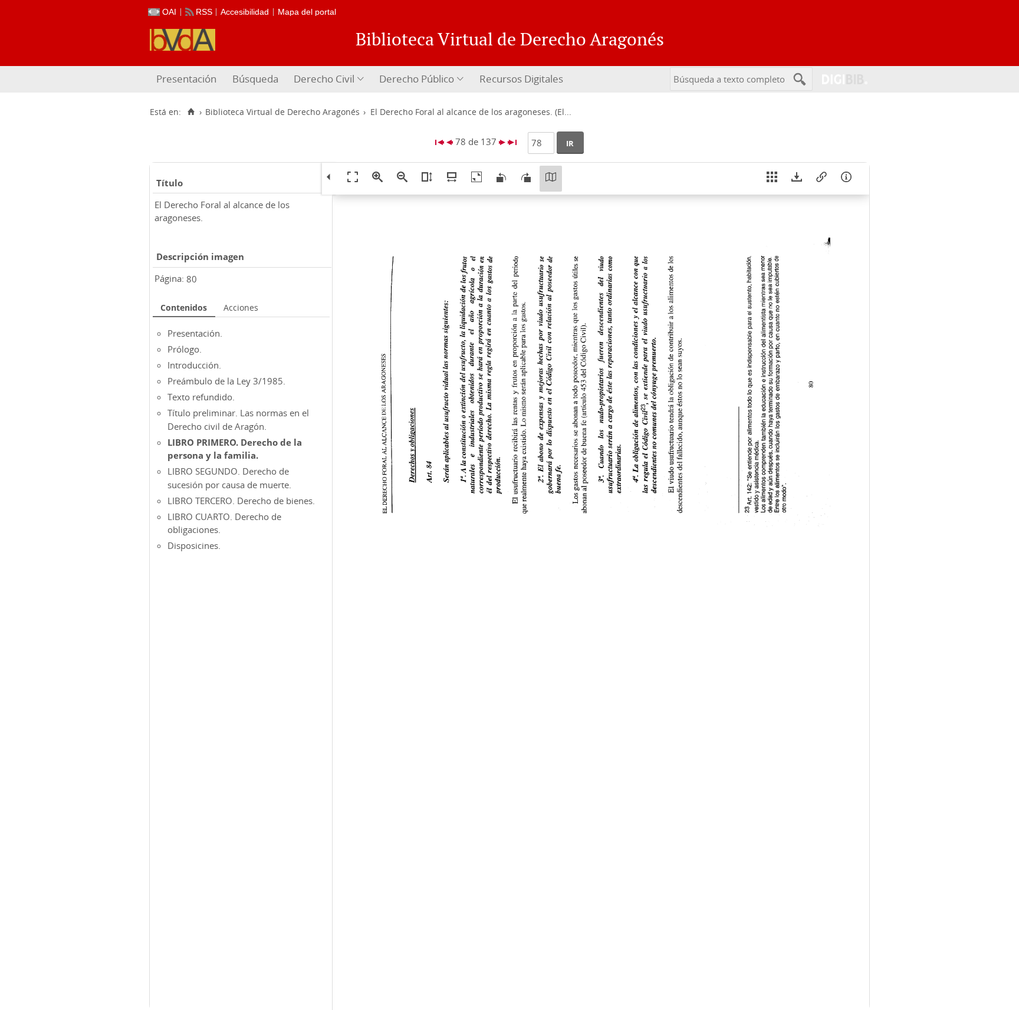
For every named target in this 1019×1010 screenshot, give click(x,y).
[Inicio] (191, 112)
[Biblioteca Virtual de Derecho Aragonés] (182, 40)
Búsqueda (255, 78)
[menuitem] (188, 79)
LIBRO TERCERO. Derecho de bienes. (241, 500)
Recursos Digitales (521, 78)
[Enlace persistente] (821, 179)
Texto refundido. (201, 397)
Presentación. (194, 333)
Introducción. (194, 365)
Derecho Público (416, 78)
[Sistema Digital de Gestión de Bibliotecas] (840, 79)
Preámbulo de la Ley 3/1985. (226, 381)
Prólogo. (184, 349)
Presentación (186, 78)
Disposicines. (194, 545)
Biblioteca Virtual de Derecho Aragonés (282, 112)
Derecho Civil (324, 78)
